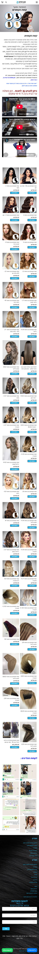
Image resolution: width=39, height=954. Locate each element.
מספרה (35, 848)
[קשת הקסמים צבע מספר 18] (28, 474)
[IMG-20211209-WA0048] (28, 807)
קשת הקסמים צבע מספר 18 (29, 491)
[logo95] (21, 2)
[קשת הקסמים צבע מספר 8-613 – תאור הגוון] (28, 378)
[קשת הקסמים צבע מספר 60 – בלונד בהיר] (11, 283)
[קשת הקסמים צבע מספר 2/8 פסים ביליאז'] (28, 619)
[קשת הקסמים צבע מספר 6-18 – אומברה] (28, 532)
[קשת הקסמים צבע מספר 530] (11, 619)
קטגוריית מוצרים (33, 850)
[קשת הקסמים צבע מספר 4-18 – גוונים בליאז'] (28, 503)
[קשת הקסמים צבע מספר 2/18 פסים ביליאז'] (28, 723)
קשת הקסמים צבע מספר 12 (29, 271)
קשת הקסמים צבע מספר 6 (30, 242)
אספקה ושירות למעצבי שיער (30, 843)
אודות (35, 874)
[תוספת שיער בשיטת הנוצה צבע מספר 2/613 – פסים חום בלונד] (28, 341)
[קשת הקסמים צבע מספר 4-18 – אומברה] (28, 437)
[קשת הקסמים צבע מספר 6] (28, 225)
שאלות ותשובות (33, 882)
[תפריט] (37, 2)
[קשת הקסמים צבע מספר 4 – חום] (11, 198)
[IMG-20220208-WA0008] (28, 772)
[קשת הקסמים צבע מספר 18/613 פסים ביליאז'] (11, 654)
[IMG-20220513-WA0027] (11, 824)
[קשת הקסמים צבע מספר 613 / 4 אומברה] (11, 590)
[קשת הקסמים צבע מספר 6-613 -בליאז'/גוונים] (11, 437)
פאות (35, 886)
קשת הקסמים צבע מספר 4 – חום (11, 215)
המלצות (35, 880)
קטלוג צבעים (34, 853)
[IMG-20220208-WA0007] (11, 772)
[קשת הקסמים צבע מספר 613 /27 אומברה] (11, 561)
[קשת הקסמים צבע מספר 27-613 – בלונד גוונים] (11, 312)
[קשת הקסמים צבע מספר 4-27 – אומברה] (28, 561)
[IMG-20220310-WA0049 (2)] (28, 824)
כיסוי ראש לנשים (23, 951)
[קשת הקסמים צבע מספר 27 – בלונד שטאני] (28, 283)
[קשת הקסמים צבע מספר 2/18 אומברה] (11, 688)
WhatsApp (6, 950)
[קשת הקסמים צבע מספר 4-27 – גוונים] (11, 378)
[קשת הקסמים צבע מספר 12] (28, 254)
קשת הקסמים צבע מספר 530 (11, 639)
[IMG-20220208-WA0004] (11, 789)
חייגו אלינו (31, 950)
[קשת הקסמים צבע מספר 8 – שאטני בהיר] (11, 225)
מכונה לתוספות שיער (32, 845)
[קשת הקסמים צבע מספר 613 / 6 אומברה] (28, 590)
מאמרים (35, 867)
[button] (6, 2)
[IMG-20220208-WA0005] (28, 789)
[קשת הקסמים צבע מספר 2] (28, 198)
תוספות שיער (34, 889)
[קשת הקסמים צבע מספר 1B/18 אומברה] (28, 688)
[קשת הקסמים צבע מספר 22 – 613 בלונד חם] (11, 254)
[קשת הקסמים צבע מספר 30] (11, 503)
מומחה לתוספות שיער (31, 893)
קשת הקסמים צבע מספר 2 (30, 215)
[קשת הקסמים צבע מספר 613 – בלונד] (11, 474)
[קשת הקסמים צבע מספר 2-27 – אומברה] (11, 408)
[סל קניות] (2, 2)
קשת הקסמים (33, 891)
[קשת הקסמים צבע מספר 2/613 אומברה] (28, 654)
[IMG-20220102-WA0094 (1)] (11, 807)
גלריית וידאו (34, 877)
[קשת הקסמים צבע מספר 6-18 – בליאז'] (28, 312)
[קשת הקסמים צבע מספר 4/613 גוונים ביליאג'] (11, 341)
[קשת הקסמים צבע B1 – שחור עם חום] (28, 168)
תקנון (35, 945)
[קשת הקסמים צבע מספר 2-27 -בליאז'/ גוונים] (11, 532)
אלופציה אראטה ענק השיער (30, 897)
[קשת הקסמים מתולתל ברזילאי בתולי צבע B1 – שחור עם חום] (11, 723)
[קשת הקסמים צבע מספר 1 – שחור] (11, 168)
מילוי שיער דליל (33, 855)
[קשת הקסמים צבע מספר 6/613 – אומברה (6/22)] (28, 408)
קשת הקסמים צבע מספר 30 (12, 520)
